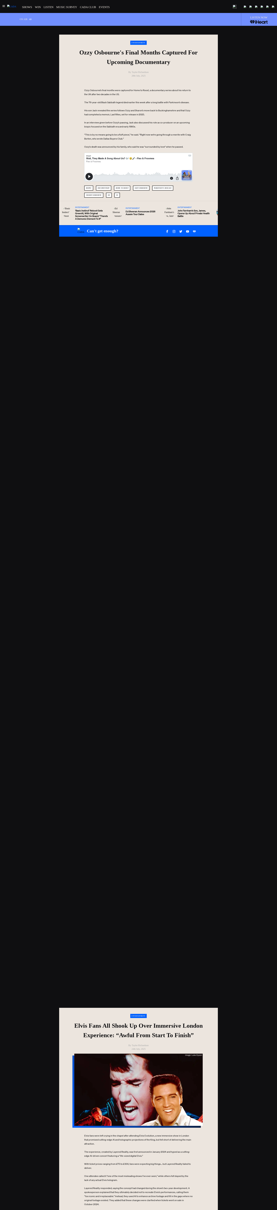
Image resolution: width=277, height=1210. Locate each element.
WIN (38, 7)
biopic (88, 188)
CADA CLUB (88, 7)
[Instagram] (174, 231)
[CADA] (11, 6)
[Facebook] (167, 231)
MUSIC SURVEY (66, 7)
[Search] (234, 7)
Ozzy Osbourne (141, 188)
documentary (104, 188)
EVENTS (104, 7)
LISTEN (48, 7)
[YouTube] (187, 231)
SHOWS (27, 7)
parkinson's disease (163, 188)
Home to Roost (122, 188)
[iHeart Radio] (194, 231)
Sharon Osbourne (94, 195)
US (117, 195)
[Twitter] (181, 231)
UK (109, 195)
